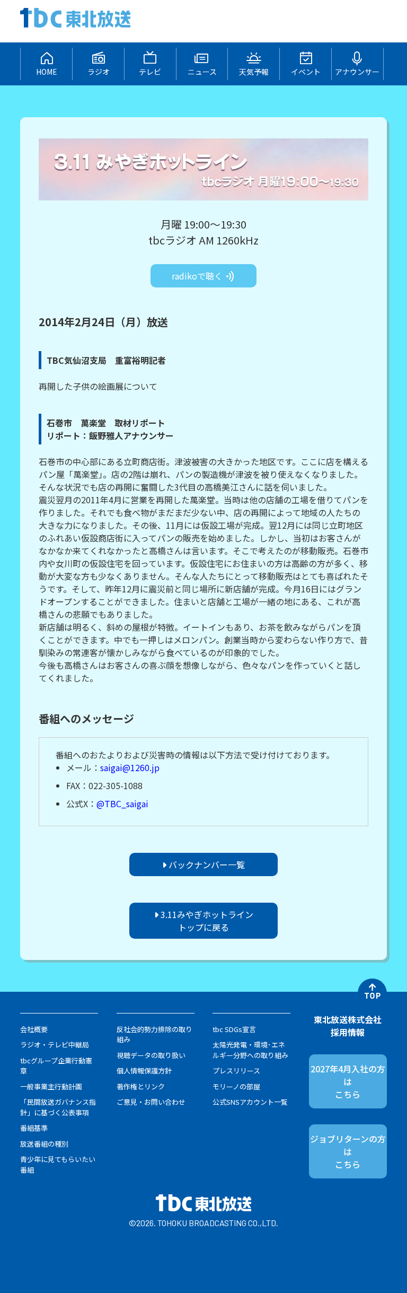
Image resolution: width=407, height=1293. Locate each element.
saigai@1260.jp (130, 767)
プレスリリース (236, 1070)
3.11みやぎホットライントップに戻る (205, 920)
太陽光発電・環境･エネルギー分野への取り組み (250, 1049)
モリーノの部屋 (236, 1086)
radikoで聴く (198, 275)
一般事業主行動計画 (51, 1086)
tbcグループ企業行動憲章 (56, 1065)
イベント (306, 71)
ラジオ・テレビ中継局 (54, 1044)
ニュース (202, 71)
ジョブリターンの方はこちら (348, 1151)
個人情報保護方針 (144, 1070)
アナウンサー (357, 71)
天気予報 (254, 71)
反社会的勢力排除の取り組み (154, 1034)
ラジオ (98, 71)
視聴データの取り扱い (151, 1055)
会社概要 (34, 1029)
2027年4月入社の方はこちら (348, 1081)
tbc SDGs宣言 (234, 1029)
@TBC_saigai (122, 803)
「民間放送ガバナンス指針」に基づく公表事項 (58, 1107)
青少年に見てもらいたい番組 (57, 1164)
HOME (46, 71)
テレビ (150, 71)
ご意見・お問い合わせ (151, 1102)
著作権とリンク (141, 1086)
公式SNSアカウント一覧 (250, 1102)
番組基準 (34, 1128)
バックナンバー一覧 (205, 864)
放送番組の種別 (44, 1144)
